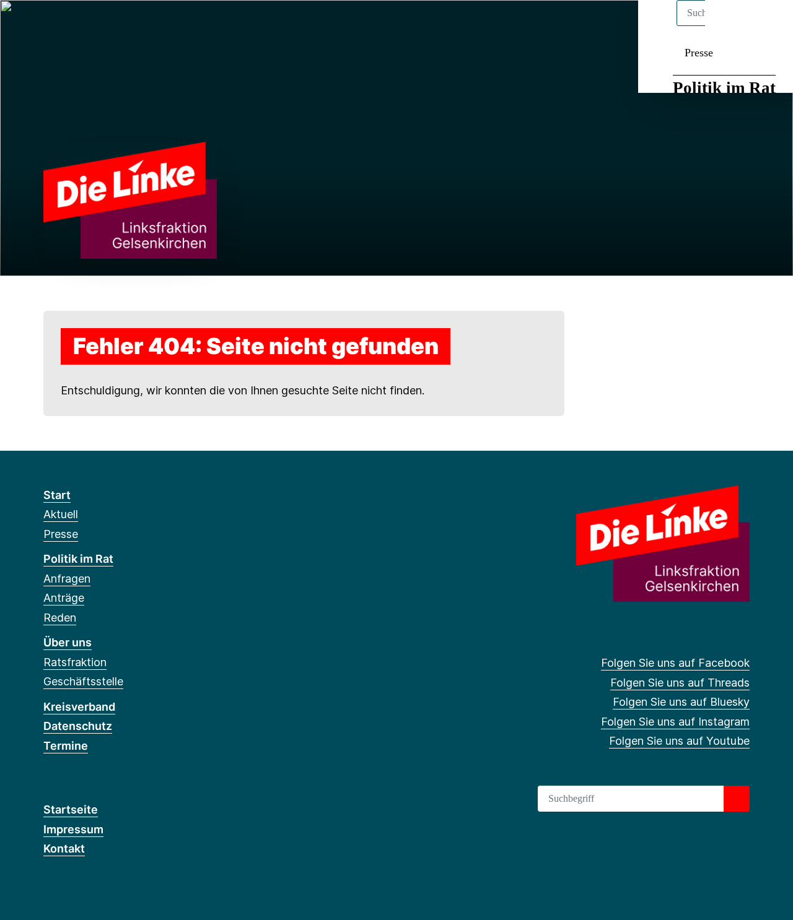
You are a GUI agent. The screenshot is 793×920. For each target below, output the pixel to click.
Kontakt (64, 848)
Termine (65, 745)
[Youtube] (131, 26)
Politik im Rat (724, 88)
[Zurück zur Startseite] (130, 199)
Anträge (63, 597)
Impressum (73, 829)
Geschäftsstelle (83, 681)
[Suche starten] (737, 799)
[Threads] (70, 26)
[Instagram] (111, 26)
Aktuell (60, 514)
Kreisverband (79, 706)
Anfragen (66, 578)
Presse (699, 52)
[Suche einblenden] (730, 25)
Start (57, 494)
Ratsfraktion (75, 662)
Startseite (70, 809)
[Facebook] (49, 26)
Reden (59, 617)
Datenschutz (77, 725)
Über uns (67, 642)
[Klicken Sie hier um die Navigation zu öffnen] (767, 25)
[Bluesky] (90, 26)
